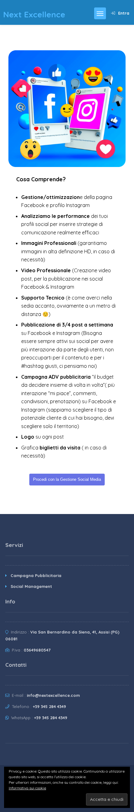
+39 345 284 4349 (49, 706)
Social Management (31, 586)
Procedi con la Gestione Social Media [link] (67, 479)
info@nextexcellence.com (53, 695)
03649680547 (37, 649)
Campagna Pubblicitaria (36, 575)
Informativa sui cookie (27, 788)
